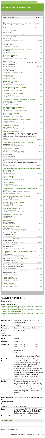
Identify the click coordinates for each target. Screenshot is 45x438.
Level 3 (34, 24)
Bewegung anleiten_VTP (10, 75)
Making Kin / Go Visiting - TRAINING (13, 202)
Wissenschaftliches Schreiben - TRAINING (15, 271)
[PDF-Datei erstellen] (24, 298)
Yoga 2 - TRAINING (8, 283)
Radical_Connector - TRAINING (12, 226)
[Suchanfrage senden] (36, 28)
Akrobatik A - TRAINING (10, 30)
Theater (25, 23)
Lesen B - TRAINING (9, 182)
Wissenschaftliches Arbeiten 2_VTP (13, 264)
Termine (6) (8, 420)
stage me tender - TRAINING (11, 239)
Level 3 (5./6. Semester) (23, 24)
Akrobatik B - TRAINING (10, 37)
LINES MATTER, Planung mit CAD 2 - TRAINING (16, 196)
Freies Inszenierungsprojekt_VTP (12, 131)
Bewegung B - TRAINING (10, 81)
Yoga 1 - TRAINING (8, 277)
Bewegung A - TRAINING (10, 69)
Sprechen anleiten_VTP (9, 232)
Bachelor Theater (34, 23)
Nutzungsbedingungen (30, 434)
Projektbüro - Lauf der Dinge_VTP (12, 214)
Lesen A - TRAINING (9, 176)
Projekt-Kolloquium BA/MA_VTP (12, 208)
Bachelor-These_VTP (9, 61)
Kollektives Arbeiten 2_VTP (11, 161)
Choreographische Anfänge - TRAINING (14, 87)
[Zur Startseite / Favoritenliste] (4, 23)
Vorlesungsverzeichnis (17, 7)
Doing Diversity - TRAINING (11, 113)
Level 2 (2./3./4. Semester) (10, 308)
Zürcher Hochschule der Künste (9, 429)
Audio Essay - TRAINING (10, 55)
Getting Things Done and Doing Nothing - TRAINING (18, 142)
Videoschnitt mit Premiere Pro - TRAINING (15, 258)
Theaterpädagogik (10, 24)
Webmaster (41, 434)
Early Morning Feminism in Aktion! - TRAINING (16, 119)
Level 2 (22, 308)
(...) (2, 316)
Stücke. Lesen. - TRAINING (11, 245)
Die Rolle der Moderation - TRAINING (13, 107)
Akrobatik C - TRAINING (10, 43)
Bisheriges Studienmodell (13, 23)
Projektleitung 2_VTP (9, 220)
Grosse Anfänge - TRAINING (11, 148)
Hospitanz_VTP (7, 154)
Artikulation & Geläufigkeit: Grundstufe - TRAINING (18, 49)
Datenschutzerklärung (17, 434)
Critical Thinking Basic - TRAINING (13, 93)
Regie (36, 313)
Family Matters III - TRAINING (11, 125)
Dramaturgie (38, 306)
